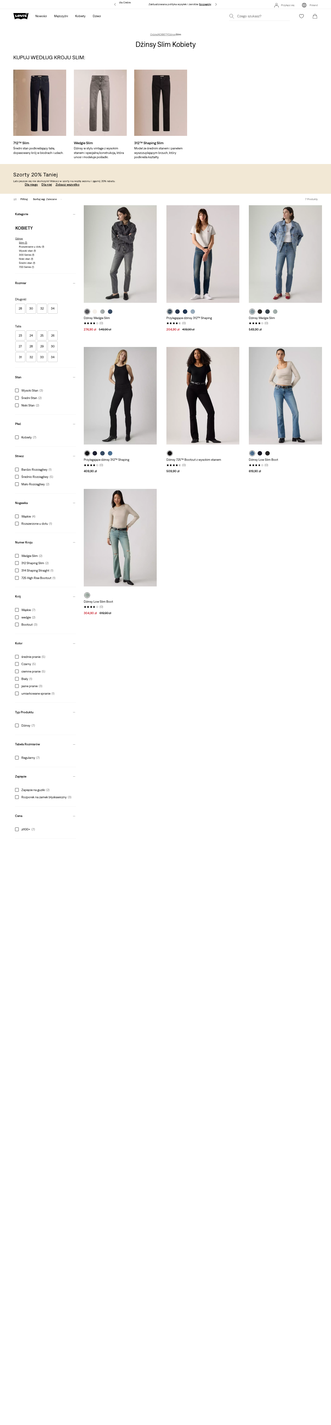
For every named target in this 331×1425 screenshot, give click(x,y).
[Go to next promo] (216, 4)
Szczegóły (205, 4)
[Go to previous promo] (115, 4)
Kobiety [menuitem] (80, 16)
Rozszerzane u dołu (31, 246)
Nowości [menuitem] (41, 16)
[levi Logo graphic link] (21, 16)
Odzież (154, 34)
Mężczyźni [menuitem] (61, 16)
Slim (23, 242)
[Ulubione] (301, 16)
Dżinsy (172, 34)
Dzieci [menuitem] (97, 16)
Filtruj (24, 199)
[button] (45, 213)
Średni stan (27, 262)
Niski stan (26, 258)
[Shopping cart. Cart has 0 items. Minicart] (315, 16)
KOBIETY (163, 34)
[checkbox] (20, 309)
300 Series (26, 254)
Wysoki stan (27, 250)
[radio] (87, 311)
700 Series (26, 267)
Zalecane (45, 199)
